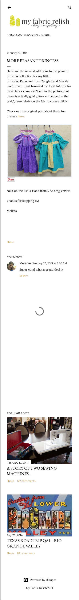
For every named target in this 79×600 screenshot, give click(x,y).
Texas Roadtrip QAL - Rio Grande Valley (34, 543)
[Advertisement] (39, 374)
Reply (23, 276)
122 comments (26, 480)
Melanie (25, 263)
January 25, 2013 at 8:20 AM (49, 263)
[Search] (69, 7)
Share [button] (10, 242)
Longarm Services (22, 35)
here (21, 116)
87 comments (26, 553)
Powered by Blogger (43, 579)
